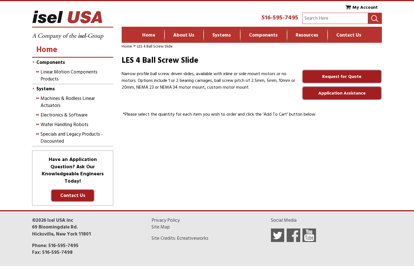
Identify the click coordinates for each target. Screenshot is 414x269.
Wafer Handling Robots (64, 125)
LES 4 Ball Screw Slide (155, 46)
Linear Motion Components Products (69, 75)
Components (263, 35)
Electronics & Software (64, 115)
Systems (221, 35)
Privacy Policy (166, 220)
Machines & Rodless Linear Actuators (68, 102)
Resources (307, 35)
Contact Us (348, 35)
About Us (183, 35)
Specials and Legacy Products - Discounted (72, 137)
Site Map (161, 227)
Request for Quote (341, 76)
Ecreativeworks (192, 238)
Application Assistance (342, 93)
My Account (365, 7)
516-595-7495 (280, 17)
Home (148, 35)
